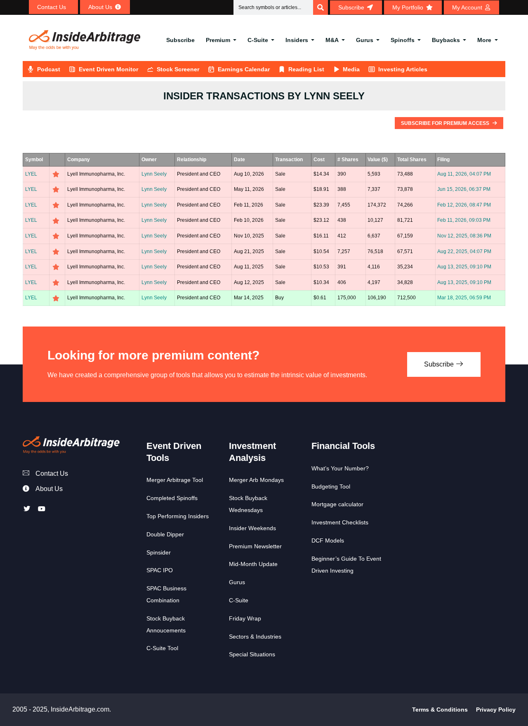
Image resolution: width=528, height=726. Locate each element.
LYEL (31, 174)
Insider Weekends (252, 528)
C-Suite (258, 40)
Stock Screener (178, 69)
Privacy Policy (496, 709)
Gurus (364, 40)
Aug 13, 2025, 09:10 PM (464, 267)
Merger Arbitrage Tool (174, 480)
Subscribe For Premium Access (445, 123)
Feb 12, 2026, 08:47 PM (464, 205)
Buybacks (446, 40)
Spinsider (158, 552)
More (484, 40)
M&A (332, 40)
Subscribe (180, 40)
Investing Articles (402, 69)
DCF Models (327, 540)
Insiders (296, 40)
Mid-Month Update (253, 564)
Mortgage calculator (337, 504)
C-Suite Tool (162, 648)
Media (351, 69)
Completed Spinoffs (172, 498)
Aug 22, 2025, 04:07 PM (464, 251)
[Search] (320, 7)
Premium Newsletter (255, 546)
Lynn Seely (154, 174)
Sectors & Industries (255, 636)
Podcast (48, 69)
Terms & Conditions (440, 709)
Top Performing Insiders (177, 516)
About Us (49, 488)
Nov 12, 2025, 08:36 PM (464, 236)
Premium (218, 40)
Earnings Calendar (244, 69)
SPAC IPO (159, 570)
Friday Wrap (245, 618)
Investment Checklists (339, 522)
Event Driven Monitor (108, 69)
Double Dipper (165, 534)
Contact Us (51, 473)
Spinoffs (403, 40)
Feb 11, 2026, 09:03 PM (463, 220)
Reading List (306, 69)
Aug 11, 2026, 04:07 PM (464, 174)
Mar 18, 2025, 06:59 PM (464, 298)
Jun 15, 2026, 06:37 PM (463, 189)
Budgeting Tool (330, 486)
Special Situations (252, 654)
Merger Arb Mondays (256, 480)
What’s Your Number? (340, 468)
